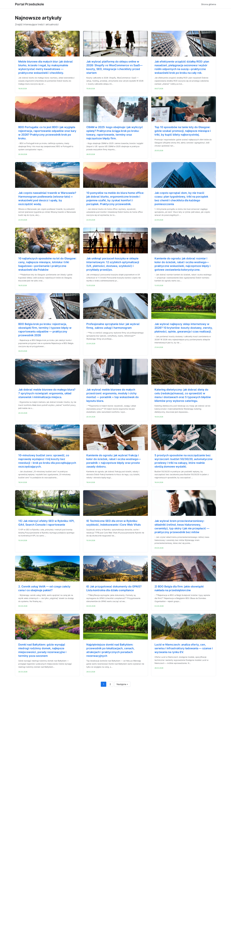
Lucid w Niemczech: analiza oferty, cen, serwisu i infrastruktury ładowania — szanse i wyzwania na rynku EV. (184, 648)
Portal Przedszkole (29, 4)
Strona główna (208, 4)
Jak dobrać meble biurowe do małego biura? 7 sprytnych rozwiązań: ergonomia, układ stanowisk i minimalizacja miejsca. (46, 393)
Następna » (122, 684)
